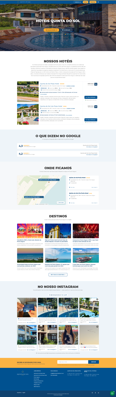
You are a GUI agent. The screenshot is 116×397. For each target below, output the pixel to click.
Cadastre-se (78, 2)
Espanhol (19, 392)
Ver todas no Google (91, 146)
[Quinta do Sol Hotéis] (23, 2)
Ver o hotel (94, 187)
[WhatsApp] (98, 392)
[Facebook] (95, 392)
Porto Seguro (37, 377)
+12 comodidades (43, 94)
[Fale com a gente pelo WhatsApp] (112, 393)
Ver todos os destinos (57, 274)
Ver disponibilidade (90, 97)
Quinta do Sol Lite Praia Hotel (51, 106)
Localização (67, 30)
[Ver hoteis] (58, 48)
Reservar (93, 2)
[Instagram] (92, 392)
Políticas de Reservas (38, 380)
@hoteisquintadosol (59, 295)
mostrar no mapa (70, 85)
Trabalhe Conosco (38, 382)
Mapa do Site (37, 384)
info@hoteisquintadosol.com (57, 373)
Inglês (23, 392)
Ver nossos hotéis (51, 30)
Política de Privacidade (90, 364)
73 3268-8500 (74, 182)
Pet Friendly (36, 379)
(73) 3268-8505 (54, 375)
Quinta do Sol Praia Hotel (49, 84)
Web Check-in (37, 386)
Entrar (85, 2)
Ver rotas (72, 187)
